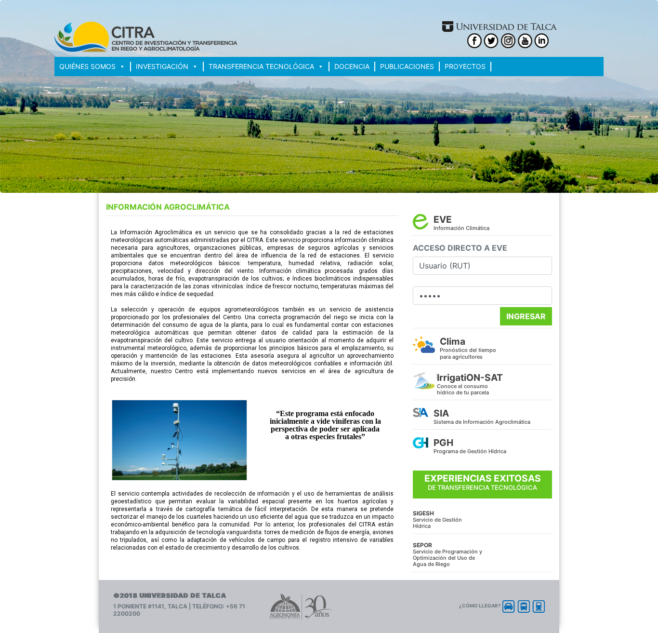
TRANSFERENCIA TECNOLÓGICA (261, 66)
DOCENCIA (351, 66)
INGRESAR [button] (526, 316)
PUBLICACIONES (407, 66)
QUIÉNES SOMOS (87, 66)
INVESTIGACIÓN (162, 66)
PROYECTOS (465, 66)
